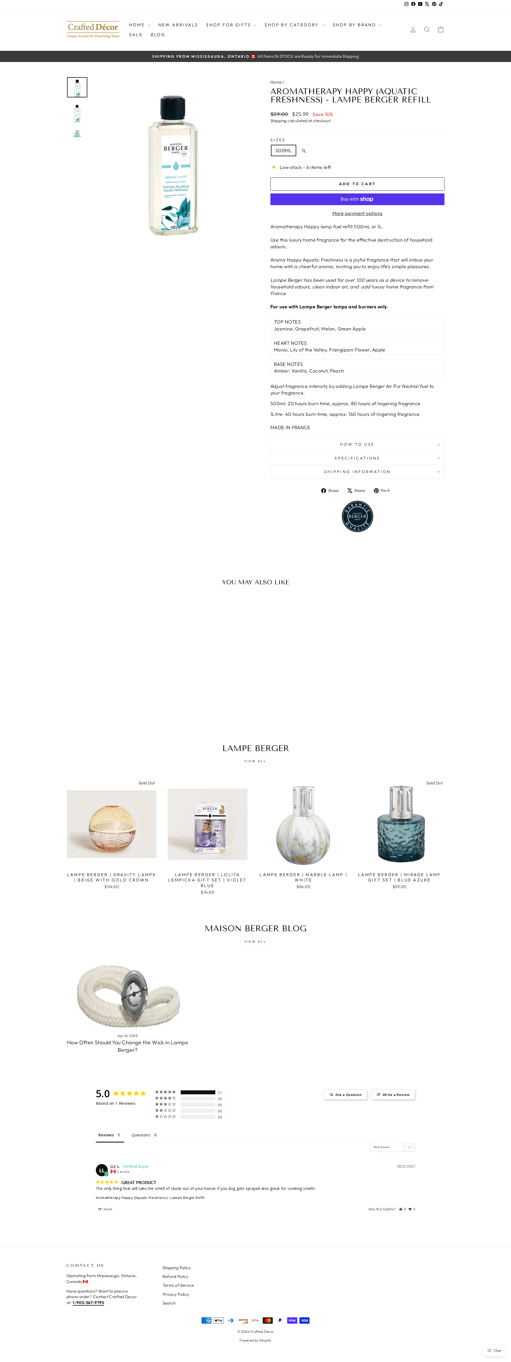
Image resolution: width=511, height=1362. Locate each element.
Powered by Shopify (255, 1340)
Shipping (278, 120)
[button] (402, 1209)
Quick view (112, 682)
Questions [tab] (141, 1134)
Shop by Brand (355, 24)
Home (137, 24)
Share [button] (107, 1209)
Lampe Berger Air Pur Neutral (386, 386)
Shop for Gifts (229, 24)
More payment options (357, 213)
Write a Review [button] (396, 1094)
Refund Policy (176, 1276)
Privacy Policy (176, 1294)
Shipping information (357, 471)
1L (304, 150)
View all (255, 761)
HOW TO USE (357, 444)
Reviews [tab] (106, 1134)
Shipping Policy (177, 1267)
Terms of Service (178, 1285)
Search (169, 1303)
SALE (136, 34)
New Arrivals (178, 24)
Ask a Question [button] (348, 1094)
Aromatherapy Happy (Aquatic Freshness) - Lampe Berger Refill (150, 1197)
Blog (158, 34)
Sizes (278, 140)
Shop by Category (292, 24)
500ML (283, 150)
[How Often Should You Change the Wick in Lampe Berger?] (128, 993)
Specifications (357, 458)
